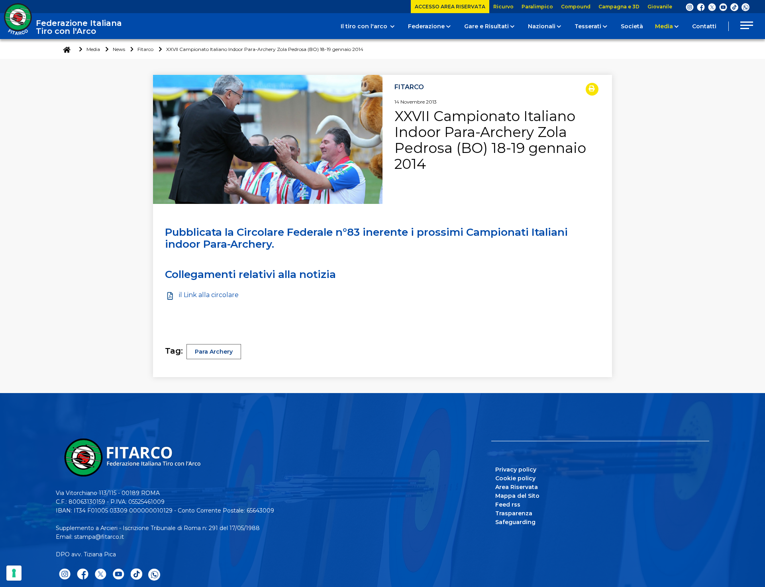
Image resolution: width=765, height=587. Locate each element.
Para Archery (214, 351)
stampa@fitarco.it (99, 536)
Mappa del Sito (517, 495)
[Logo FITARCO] (18, 19)
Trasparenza (513, 513)
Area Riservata (516, 487)
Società (632, 26)
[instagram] (689, 6)
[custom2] (734, 6)
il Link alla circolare (209, 295)
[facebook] (700, 6)
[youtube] (723, 6)
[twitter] (712, 6)
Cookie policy (515, 478)
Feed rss (507, 504)
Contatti (704, 26)
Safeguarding (515, 522)
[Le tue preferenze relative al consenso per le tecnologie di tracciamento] (14, 573)
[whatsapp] (745, 7)
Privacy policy (515, 469)
